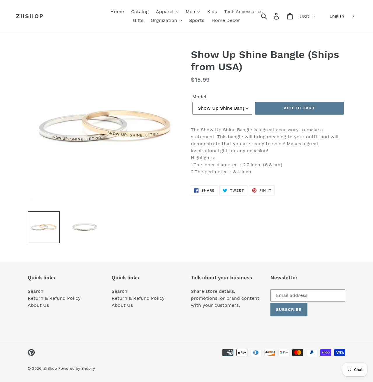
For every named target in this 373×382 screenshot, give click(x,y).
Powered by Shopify (76, 368)
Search (35, 291)
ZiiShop (30, 16)
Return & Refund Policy (54, 298)
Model (199, 96)
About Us (38, 305)
